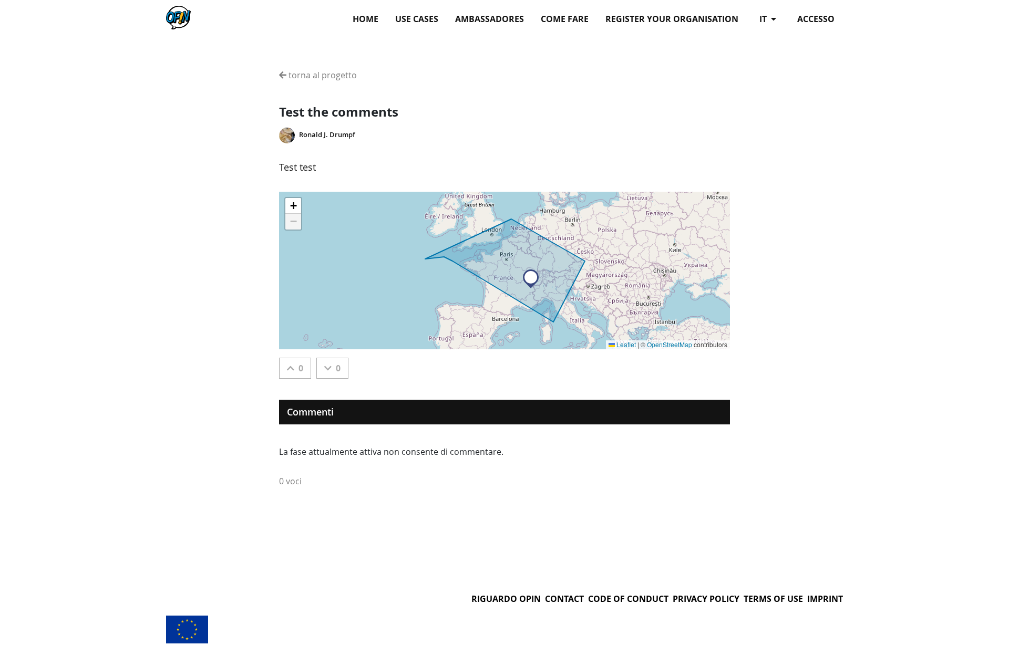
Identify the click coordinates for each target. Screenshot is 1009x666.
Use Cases (416, 19)
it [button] (764, 19)
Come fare (565, 19)
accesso (816, 19)
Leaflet (625, 344)
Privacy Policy (706, 599)
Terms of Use (773, 599)
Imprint (825, 599)
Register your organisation (671, 19)
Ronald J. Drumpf (327, 134)
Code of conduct (628, 599)
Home (365, 19)
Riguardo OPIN (506, 599)
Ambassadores (489, 19)
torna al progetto (321, 75)
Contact (564, 599)
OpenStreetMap (669, 344)
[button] (531, 278)
